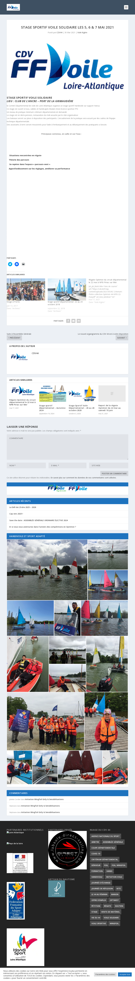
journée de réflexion (102, 888)
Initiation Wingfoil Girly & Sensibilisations (44, 799)
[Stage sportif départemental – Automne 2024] (52, 393)
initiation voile (114, 877)
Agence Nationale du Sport (105, 836)
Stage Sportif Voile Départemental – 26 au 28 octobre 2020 (81, 408)
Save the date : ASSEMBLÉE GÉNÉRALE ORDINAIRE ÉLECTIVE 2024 (38, 520)
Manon (114, 894)
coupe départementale (103, 848)
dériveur (95, 865)
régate (107, 906)
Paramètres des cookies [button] (105, 974)
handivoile (96, 877)
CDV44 (59, 32)
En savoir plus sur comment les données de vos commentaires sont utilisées (83, 477)
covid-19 (95, 853)
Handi (109, 871)
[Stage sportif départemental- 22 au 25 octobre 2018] (67, 289)
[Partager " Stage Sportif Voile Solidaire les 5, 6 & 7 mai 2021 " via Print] (78, 321)
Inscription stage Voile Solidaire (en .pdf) (35, 249)
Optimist (114, 900)
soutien (119, 906)
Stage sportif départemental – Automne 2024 (52, 408)
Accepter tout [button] (125, 974)
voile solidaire (111, 917)
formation (97, 871)
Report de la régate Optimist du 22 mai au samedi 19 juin (109, 407)
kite (119, 888)
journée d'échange (100, 882)
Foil (106, 865)
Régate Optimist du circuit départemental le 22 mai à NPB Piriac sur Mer (22, 402)
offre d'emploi (98, 900)
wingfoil (114, 923)
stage (94, 912)
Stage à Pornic (13, 302)
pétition (95, 906)
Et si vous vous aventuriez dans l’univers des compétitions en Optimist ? (42, 527)
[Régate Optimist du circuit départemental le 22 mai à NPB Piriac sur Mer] (109, 291)
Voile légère (82, 32)
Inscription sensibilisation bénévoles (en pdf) (38, 254)
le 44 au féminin (99, 894)
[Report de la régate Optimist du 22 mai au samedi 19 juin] (112, 393)
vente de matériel (110, 912)
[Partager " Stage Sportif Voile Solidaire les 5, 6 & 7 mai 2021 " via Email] (73, 321)
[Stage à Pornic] (26, 289)
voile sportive (98, 923)
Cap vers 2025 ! (16, 513)
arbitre (95, 842)
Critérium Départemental (104, 859)
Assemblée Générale (113, 842)
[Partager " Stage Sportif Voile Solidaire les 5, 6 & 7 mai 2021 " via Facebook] (68, 321)
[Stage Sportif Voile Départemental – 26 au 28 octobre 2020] (82, 393)
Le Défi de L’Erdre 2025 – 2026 (22, 507)
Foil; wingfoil (119, 865)
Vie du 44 (95, 917)
